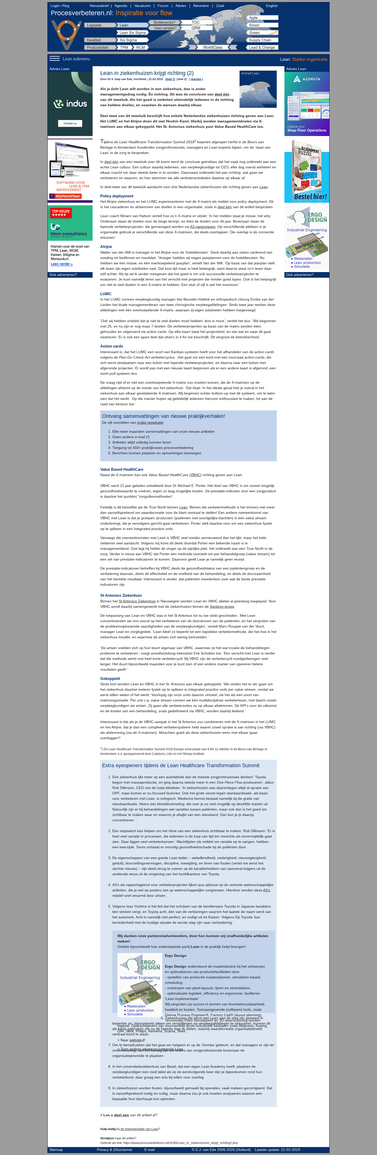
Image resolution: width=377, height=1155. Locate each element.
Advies (180, 6)
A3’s (266, 890)
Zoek (220, 6)
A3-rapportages (202, 227)
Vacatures (142, 6)
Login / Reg (60, 6)
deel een (121, 1115)
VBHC (195, 475)
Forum (163, 6)
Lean (264, 187)
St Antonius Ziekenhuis (137, 601)
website (136, 1040)
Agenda (121, 6)
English (272, 6)
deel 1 (170, 79)
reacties (196, 79)
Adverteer (201, 6)
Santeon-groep (222, 606)
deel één (222, 94)
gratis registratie (150, 422)
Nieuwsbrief (99, 6)
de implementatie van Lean (139, 1129)
